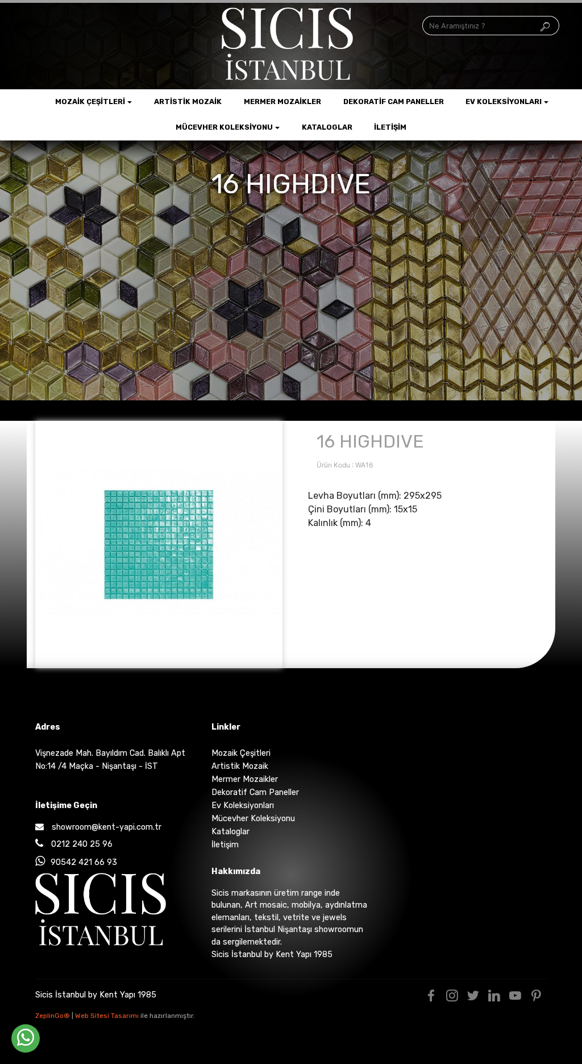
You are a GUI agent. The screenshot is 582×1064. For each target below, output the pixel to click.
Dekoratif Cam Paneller (393, 101)
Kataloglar (327, 127)
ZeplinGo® (53, 1016)
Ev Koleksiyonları (503, 101)
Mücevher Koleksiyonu (224, 127)
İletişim (390, 127)
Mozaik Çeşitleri (90, 101)
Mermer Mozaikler (282, 101)
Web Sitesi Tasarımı (107, 1016)
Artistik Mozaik (188, 101)
